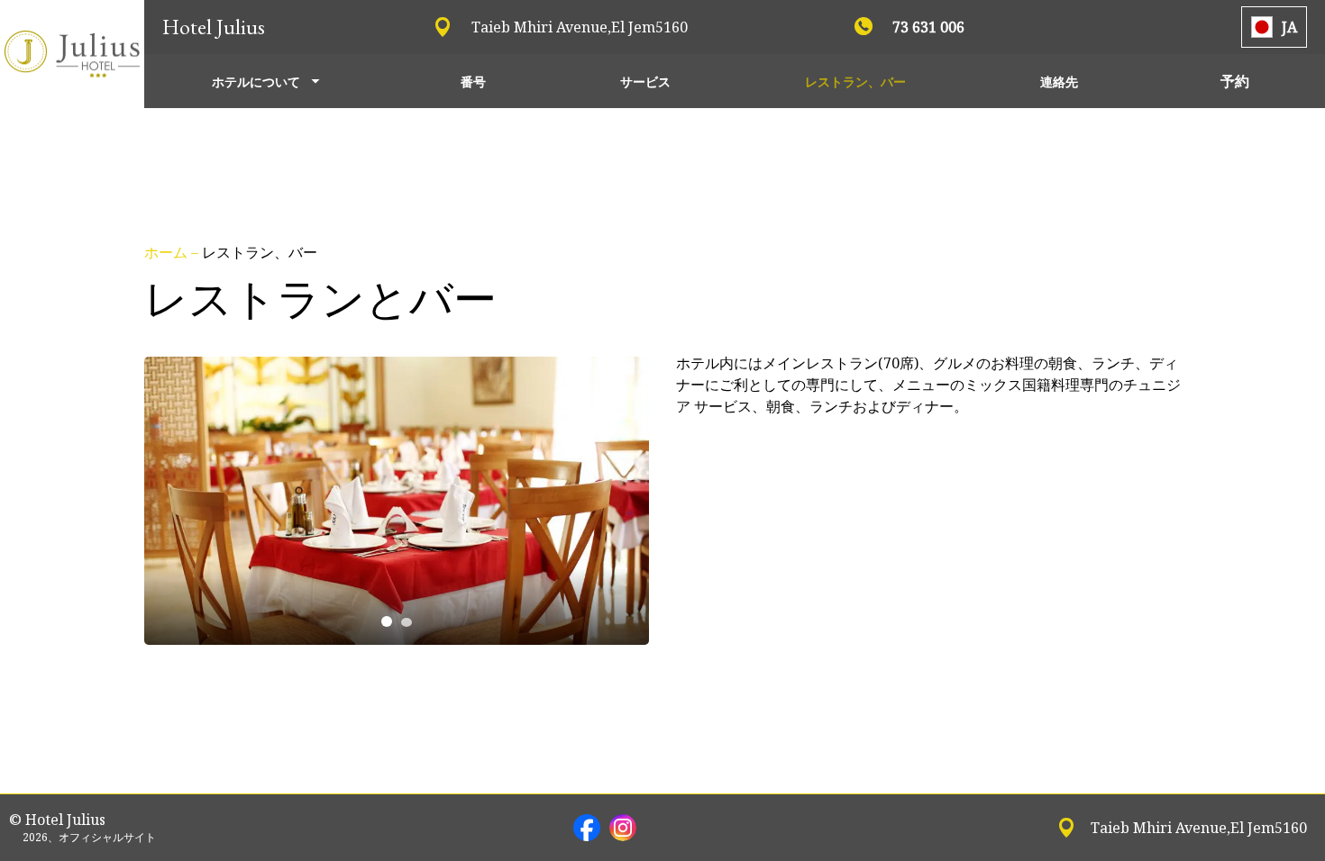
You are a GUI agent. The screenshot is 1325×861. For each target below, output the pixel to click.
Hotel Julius (213, 27)
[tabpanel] (396, 501)
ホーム (167, 252)
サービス (645, 81)
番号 (473, 81)
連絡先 (1059, 81)
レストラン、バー (855, 81)
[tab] (386, 621)
